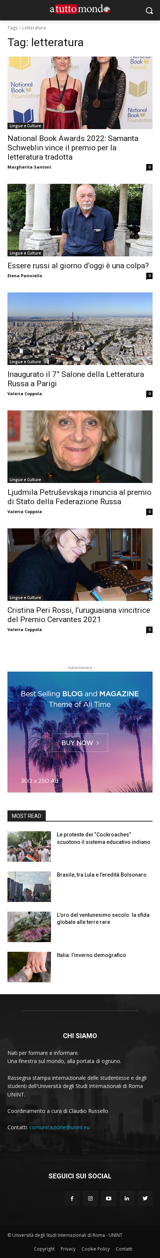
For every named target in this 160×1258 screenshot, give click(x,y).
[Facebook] (72, 1198)
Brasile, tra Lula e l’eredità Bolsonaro (102, 875)
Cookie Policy (95, 1249)
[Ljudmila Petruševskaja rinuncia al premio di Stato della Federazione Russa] (80, 446)
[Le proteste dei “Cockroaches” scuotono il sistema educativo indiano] (29, 846)
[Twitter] (145, 1198)
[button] (149, 10)
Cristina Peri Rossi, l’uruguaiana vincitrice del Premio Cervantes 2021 (78, 615)
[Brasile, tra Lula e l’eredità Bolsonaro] (29, 886)
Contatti (124, 1249)
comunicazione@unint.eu (59, 1127)
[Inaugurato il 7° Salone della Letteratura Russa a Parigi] (80, 328)
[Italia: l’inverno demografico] (29, 967)
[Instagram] (90, 1198)
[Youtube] (108, 1198)
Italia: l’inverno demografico (91, 955)
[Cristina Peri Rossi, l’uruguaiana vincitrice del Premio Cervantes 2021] (80, 564)
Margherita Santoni (29, 167)
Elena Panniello (24, 275)
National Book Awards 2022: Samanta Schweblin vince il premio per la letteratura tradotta (72, 147)
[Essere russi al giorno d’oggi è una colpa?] (80, 220)
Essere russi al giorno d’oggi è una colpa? (78, 265)
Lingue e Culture (25, 125)
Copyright (44, 1249)
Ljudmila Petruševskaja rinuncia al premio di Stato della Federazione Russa (79, 497)
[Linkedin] (127, 1198)
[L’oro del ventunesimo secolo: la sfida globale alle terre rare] (29, 927)
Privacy (68, 1249)
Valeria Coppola (24, 393)
